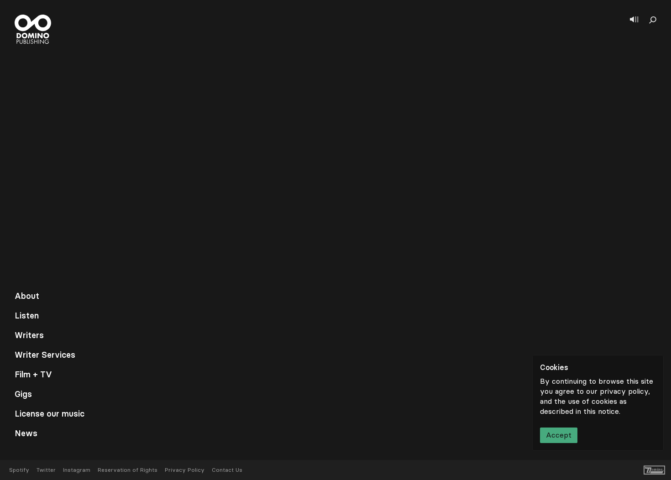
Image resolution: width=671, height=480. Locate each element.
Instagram (76, 470)
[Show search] (652, 20)
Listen (27, 316)
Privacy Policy (184, 470)
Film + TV (33, 375)
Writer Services (45, 355)
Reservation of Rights (127, 470)
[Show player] (634, 20)
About (27, 296)
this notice (601, 411)
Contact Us (227, 470)
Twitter (46, 470)
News (26, 433)
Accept (558, 435)
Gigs (23, 394)
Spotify (19, 470)
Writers (29, 335)
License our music (49, 414)
